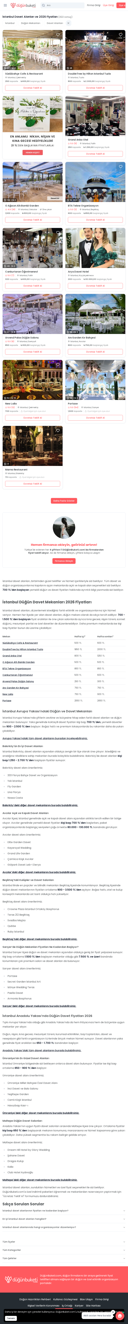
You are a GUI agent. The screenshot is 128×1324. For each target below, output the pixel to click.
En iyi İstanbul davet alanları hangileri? (24, 1218)
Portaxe (73, 403)
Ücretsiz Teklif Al (32, 87)
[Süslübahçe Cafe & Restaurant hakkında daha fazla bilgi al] (33, 50)
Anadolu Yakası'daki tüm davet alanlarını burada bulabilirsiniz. (41, 1050)
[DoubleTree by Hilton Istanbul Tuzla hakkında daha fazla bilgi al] (95, 50)
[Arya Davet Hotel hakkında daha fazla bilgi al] (95, 248)
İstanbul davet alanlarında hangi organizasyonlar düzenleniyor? (39, 1227)
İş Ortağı (67, 1305)
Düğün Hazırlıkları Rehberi (35, 1299)
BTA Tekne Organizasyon (83, 206)
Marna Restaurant (16, 469)
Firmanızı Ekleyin (64, 561)
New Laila (11, 403)
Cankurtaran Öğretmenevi (21, 271)
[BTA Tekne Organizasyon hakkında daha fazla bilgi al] (95, 182)
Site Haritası (93, 1305)
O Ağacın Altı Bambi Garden (22, 206)
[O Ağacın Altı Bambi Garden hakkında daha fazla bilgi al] (33, 182)
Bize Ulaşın (86, 1299)
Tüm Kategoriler (11, 1250)
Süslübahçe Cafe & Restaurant (24, 74)
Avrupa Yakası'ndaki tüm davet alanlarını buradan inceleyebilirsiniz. (45, 738)
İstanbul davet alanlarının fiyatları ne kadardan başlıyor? (35, 1210)
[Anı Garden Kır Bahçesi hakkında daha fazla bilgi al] (95, 314)
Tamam (11, 1318)
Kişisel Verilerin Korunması (43, 1305)
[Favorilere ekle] (58, 35)
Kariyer (79, 1305)
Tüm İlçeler (8, 1241)
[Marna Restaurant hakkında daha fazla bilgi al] (33, 446)
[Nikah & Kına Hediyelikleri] (33, 127)
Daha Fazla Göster (64, 500)
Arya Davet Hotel (78, 271)
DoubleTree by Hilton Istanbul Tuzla (89, 74)
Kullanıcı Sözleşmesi (65, 1299)
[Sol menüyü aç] (5, 5)
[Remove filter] (68, 23)
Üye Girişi (108, 5)
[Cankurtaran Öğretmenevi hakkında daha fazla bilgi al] (33, 248)
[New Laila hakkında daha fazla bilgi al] (33, 380)
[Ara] (62, 5)
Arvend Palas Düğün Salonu (22, 337)
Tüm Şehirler (9, 1258)
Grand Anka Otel (78, 140)
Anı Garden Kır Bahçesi (81, 337)
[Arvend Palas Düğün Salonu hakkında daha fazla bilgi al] (33, 314)
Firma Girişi (93, 5)
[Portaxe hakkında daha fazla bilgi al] (95, 380)
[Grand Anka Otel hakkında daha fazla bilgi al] (95, 116)
